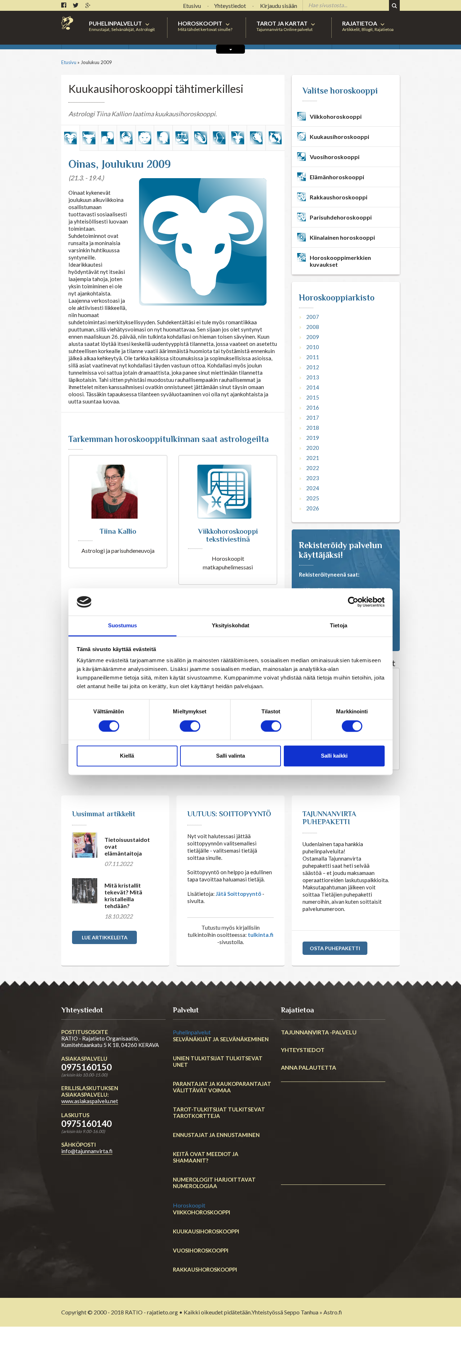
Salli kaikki (334, 756)
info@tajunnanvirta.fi (86, 1151)
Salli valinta (230, 756)
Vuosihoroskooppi (200, 1250)
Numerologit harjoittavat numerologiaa (214, 1182)
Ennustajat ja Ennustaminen (216, 1135)
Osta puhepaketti (335, 948)
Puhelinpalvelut (192, 1032)
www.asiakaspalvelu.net (89, 1101)
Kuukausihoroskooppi (206, 1231)
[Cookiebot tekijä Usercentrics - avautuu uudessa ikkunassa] (353, 601)
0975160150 (86, 1067)
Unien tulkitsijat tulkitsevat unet (218, 1061)
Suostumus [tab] (122, 626)
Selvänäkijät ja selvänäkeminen (221, 1039)
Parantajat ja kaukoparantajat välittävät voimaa (222, 1086)
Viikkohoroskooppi (201, 1212)
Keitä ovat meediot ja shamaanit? (205, 1157)
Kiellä (127, 756)
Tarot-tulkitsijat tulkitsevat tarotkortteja (219, 1112)
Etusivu (68, 62)
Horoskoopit (189, 1205)
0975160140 (86, 1123)
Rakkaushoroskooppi (205, 1269)
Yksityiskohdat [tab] (230, 626)
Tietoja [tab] (338, 626)
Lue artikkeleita (104, 937)
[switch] (190, 726)
